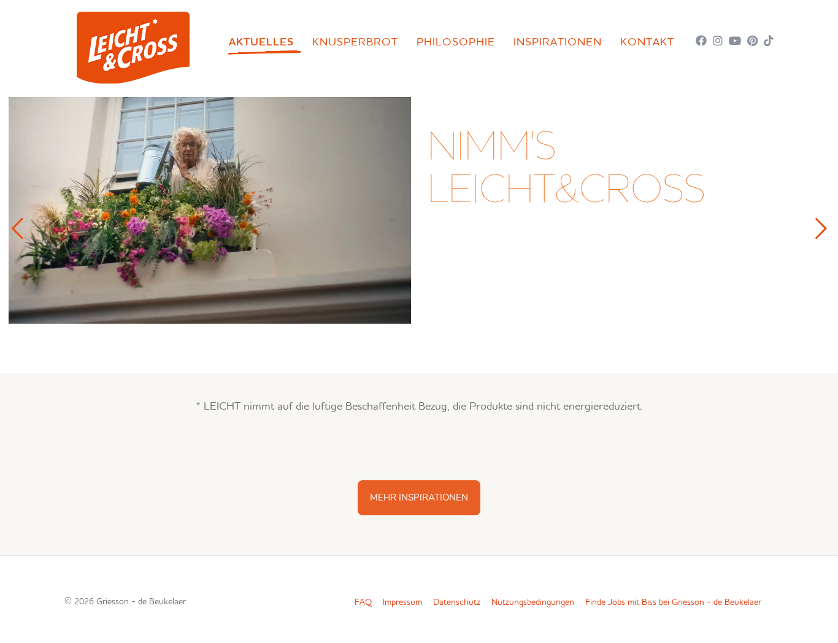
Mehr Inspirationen (419, 497)
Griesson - (141, 602)
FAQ (363, 602)
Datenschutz (456, 602)
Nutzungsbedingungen (532, 602)
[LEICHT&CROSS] (133, 45)
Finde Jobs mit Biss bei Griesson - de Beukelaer (673, 602)
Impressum (402, 602)
